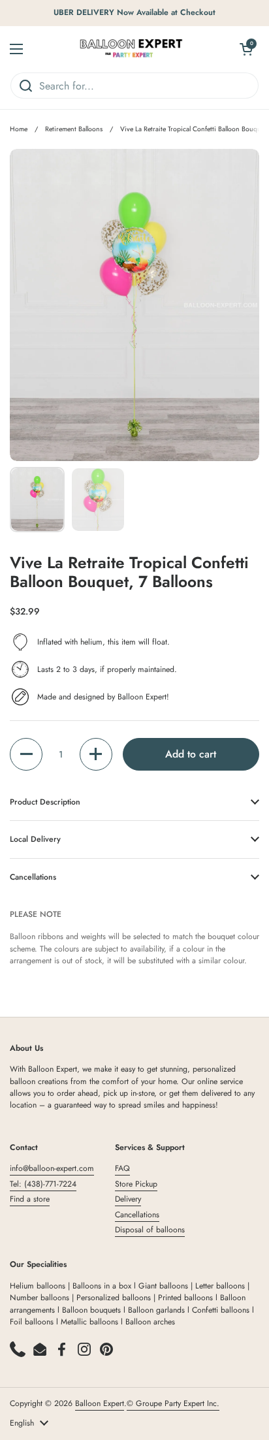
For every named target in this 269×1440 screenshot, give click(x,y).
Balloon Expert (99, 1403)
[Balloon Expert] (131, 49)
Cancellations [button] (33, 877)
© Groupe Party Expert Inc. (173, 1403)
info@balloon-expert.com (52, 1168)
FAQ (122, 1168)
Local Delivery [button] (35, 839)
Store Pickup (136, 1184)
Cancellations (137, 1215)
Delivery (128, 1199)
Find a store (30, 1199)
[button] (26, 754)
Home (18, 129)
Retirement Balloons (74, 129)
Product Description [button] (45, 802)
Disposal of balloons (150, 1230)
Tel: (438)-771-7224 (43, 1184)
